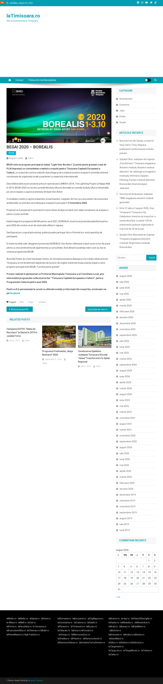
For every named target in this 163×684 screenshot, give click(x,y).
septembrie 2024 (128, 364)
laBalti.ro (44, 630)
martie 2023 (126, 412)
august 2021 (126, 424)
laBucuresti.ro (79, 618)
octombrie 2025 (127, 329)
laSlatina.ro (124, 642)
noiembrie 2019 (127, 500)
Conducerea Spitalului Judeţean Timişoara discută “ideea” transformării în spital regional (94, 356)
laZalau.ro (114, 654)
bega (31, 302)
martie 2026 (126, 305)
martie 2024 (126, 388)
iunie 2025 (125, 347)
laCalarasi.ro (64, 630)
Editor (31, 158)
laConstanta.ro (65, 622)
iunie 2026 (125, 288)
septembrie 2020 (128, 441)
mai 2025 (124, 353)
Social (11, 153)
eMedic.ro (11, 618)
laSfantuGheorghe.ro (141, 618)
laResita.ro (139, 634)
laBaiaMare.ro (138, 626)
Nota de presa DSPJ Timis (22, 309)
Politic (123, 116)
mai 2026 (124, 294)
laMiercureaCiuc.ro (80, 634)
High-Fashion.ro (32, 634)
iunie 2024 (125, 376)
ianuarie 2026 (126, 317)
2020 (21, 302)
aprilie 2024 (125, 382)
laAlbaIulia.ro (126, 622)
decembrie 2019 (128, 494)
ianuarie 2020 (126, 489)
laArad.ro (113, 626)
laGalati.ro (92, 622)
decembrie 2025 (128, 323)
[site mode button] (148, 80)
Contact (19, 80)
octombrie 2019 (127, 506)
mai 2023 (124, 406)
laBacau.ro (124, 626)
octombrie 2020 (127, 435)
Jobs (122, 110)
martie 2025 (126, 359)
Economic (124, 104)
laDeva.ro (76, 630)
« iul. (118, 597)
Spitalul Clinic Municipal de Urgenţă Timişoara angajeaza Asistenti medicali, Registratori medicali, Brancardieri (137, 240)
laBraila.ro (128, 634)
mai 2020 (124, 465)
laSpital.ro (35, 618)
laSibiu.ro (113, 642)
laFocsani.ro (87, 630)
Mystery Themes (35, 680)
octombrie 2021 (127, 418)
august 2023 (126, 394)
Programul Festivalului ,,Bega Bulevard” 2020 (57, 353)
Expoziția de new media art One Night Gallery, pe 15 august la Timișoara (100, 309)
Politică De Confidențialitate (42, 80)
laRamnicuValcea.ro (68, 642)
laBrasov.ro (114, 618)
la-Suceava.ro (39, 626)
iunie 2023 (125, 400)
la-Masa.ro (12, 622)
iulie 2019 (124, 524)
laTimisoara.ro (23, 16)
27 (137, 583)
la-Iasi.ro (125, 618)
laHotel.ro (46, 618)
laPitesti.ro (76, 638)
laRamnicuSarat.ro (92, 638)
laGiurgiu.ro (65, 634)
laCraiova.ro (80, 622)
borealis (42, 302)
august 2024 (126, 370)
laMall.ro (22, 622)
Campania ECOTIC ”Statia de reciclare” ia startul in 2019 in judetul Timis (22, 332)
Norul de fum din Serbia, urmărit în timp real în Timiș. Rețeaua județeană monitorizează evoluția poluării (137, 147)
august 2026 (126, 276)
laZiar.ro (32, 622)
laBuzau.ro (91, 626)
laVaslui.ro (114, 622)
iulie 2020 (124, 453)
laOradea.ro (63, 638)
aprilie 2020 (125, 471)
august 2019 (126, 518)
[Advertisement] (81, 53)
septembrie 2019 (128, 512)
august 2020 (126, 447)
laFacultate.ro (25, 626)
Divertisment (126, 99)
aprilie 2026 (125, 299)
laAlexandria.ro (142, 622)
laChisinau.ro (33, 630)
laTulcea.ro (146, 650)
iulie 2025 (124, 341)
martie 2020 (126, 477)
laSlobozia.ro (137, 642)
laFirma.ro (12, 626)
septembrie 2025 (128, 335)
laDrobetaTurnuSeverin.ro (92, 642)
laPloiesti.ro (63, 626)
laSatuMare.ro (116, 638)
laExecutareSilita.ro (16, 630)
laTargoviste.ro (116, 646)
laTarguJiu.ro (116, 650)
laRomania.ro (64, 618)
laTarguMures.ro (131, 650)
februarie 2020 (127, 483)
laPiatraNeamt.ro (15, 634)
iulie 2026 (124, 282)
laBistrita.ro (115, 630)
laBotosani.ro (115, 634)
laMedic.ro (23, 618)
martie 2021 (126, 429)
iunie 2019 (125, 530)
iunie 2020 (125, 459)
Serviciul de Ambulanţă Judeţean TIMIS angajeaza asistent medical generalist (136, 198)
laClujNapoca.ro (95, 618)
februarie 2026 (127, 311)
